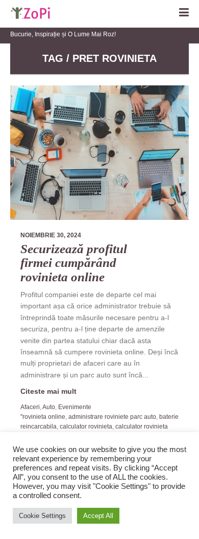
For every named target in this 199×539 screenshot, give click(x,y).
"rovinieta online (42, 416)
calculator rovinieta (86, 426)
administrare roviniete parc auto (112, 416)
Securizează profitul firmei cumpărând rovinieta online (73, 263)
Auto (48, 407)
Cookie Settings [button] (42, 516)
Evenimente (74, 407)
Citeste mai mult (48, 391)
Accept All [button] (98, 516)
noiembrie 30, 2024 (50, 235)
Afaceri (30, 407)
